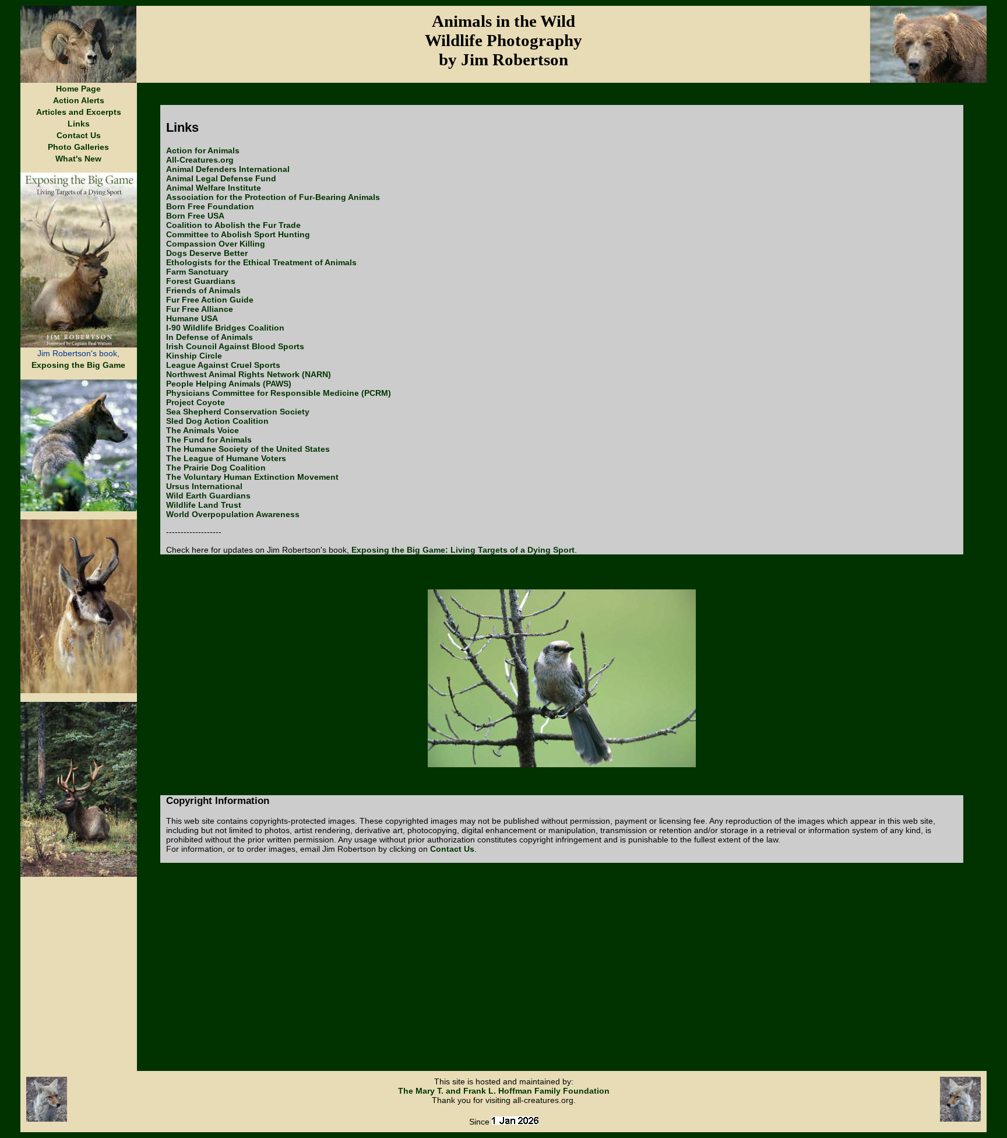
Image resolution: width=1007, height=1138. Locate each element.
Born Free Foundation (210, 206)
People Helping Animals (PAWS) (228, 383)
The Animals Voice (202, 430)
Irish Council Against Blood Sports (235, 346)
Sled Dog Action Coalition (217, 421)
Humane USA (192, 318)
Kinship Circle (194, 355)
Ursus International (204, 486)
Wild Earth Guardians (208, 495)
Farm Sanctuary (197, 271)
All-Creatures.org (200, 159)
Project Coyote (195, 402)
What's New (78, 158)
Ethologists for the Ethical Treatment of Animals (261, 262)
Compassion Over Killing (215, 243)
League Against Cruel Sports (223, 365)
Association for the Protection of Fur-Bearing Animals (273, 197)
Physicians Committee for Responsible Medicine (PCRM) (278, 393)
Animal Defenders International (228, 169)
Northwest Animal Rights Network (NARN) (248, 374)
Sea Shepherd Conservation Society (237, 411)
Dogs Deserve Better (207, 253)
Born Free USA (195, 215)
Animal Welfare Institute (213, 187)
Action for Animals (203, 150)
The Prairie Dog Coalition (216, 467)
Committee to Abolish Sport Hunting (238, 234)
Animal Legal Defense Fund (221, 178)
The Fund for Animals (209, 439)
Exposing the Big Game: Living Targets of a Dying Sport (463, 549)
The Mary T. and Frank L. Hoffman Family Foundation (504, 1090)
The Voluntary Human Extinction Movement (252, 477)
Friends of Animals (203, 290)
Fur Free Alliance (199, 309)
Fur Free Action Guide (209, 299)
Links (79, 123)
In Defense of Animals (209, 337)
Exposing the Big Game (78, 365)
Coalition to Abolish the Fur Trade (233, 225)
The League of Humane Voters (226, 458)
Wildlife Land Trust (203, 505)
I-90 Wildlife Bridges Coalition (225, 327)
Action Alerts (78, 100)
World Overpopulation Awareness (233, 514)
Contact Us (79, 135)
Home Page (78, 88)
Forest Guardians (200, 281)
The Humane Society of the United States (248, 449)
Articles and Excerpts (78, 112)
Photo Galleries (78, 147)
